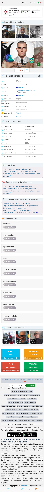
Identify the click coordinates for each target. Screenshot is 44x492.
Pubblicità (20, 428)
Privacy (36, 428)
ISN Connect (22, 486)
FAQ (41, 430)
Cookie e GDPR (9, 428)
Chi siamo (28, 428)
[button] (2, 2)
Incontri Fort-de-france (15, 402)
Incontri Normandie (36, 413)
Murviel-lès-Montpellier (26, 90)
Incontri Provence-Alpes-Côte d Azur (30, 420)
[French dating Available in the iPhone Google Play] (29, 434)
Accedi (32, 3)
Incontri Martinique (22, 413)
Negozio (26, 424)
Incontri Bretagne (34, 395)
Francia (20, 87)
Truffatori (17, 424)
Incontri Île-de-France (31, 410)
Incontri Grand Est (30, 402)
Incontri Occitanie (31, 417)
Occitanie (22, 92)
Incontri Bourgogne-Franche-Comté (15, 395)
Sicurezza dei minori (22, 430)
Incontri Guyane (37, 406)
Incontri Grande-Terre (9, 406)
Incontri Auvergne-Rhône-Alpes (22, 391)
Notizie (10, 424)
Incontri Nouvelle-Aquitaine (15, 417)
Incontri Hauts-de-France (14, 410)
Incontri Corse (31, 399)
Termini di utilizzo (7, 430)
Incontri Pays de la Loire (9, 420)
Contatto (35, 430)
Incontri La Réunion (8, 413)
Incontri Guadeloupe (23, 406)
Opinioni (33, 424)
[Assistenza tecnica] (36, 489)
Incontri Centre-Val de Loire (16, 399)
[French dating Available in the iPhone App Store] (14, 434)
